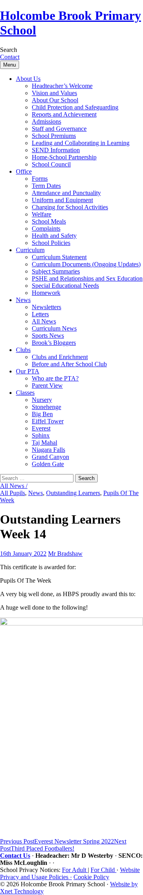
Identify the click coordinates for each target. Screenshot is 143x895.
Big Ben (42, 414)
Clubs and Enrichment (60, 357)
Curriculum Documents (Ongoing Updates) (86, 264)
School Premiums (54, 135)
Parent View (47, 385)
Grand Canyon (50, 456)
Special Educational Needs (65, 285)
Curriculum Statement (59, 257)
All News (44, 321)
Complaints (46, 228)
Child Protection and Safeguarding (75, 107)
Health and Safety (54, 235)
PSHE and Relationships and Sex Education (87, 278)
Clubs (23, 349)
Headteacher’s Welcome (62, 85)
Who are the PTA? (55, 378)
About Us (28, 78)
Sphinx (41, 435)
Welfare (41, 214)
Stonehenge (46, 407)
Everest (41, 428)
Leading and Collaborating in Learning (80, 143)
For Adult (75, 869)
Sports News (48, 335)
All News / (13, 485)
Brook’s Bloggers (54, 342)
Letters (40, 314)
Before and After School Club (69, 364)
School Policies (51, 242)
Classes (25, 392)
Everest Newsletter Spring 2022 (57, 841)
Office (24, 171)
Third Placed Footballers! (63, 845)
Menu (9, 65)
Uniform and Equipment (62, 200)
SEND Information (56, 150)
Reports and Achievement (64, 114)
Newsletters (46, 307)
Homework (46, 292)
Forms (40, 178)
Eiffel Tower (48, 421)
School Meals (49, 221)
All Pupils (12, 493)
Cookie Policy (91, 877)
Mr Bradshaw (65, 553)
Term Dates (46, 185)
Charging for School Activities (70, 207)
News (23, 299)
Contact (9, 57)
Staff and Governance (59, 128)
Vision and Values (54, 93)
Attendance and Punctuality (66, 192)
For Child (103, 869)
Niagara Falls (48, 449)
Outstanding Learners (73, 493)
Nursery (42, 399)
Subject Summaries (56, 271)
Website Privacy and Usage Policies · (70, 873)
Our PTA (27, 371)
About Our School (55, 100)
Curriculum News (54, 328)
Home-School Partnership (64, 157)
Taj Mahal (44, 442)
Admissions (46, 121)
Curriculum (30, 250)
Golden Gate (48, 464)
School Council (51, 164)
